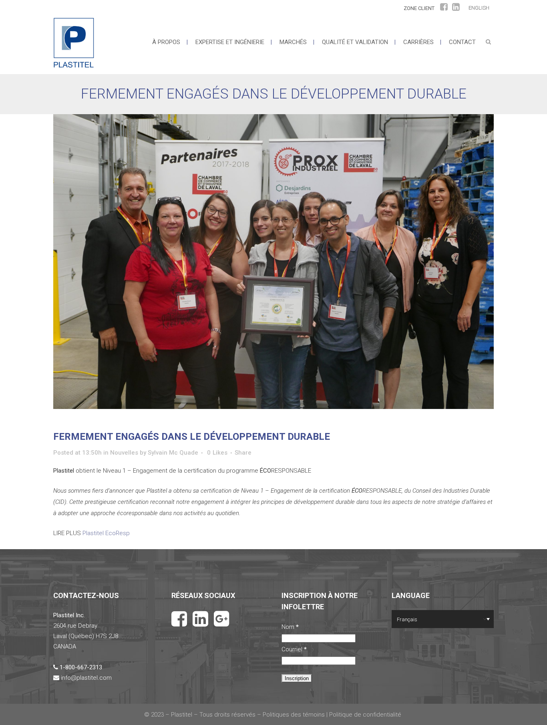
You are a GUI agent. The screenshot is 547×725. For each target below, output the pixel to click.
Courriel (294, 649)
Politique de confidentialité (366, 714)
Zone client (419, 8)
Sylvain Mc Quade (173, 452)
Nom (290, 626)
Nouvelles (124, 452)
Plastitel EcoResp (106, 533)
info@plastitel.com (86, 677)
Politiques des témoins (294, 714)
